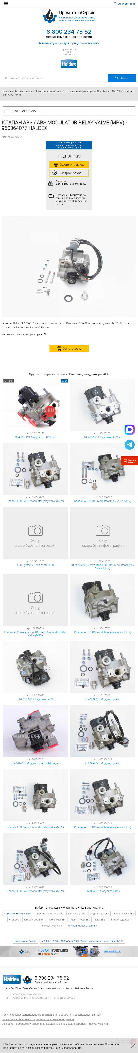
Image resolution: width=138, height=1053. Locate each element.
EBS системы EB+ (33, 919)
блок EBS (100, 919)
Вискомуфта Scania (25, 941)
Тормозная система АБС (50, 91)
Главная (6, 91)
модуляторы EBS (80, 919)
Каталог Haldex (23, 91)
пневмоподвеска (119, 919)
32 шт (64, 380)
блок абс (14, 919)
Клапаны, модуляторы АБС (83, 91)
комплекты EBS (57, 919)
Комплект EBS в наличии (17, 913)
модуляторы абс (99, 913)
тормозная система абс (50, 913)
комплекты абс (76, 913)
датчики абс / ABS (124, 913)
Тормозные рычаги (51, 925)
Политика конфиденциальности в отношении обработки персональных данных (51, 1014)
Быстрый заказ (70, 173)
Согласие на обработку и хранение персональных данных (38, 1019)
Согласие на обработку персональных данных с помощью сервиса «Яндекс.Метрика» (55, 1023)
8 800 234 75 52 (69, 32)
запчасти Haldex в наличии (82, 925)
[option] (69, 266)
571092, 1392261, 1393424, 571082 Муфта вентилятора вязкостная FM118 (82, 941)
